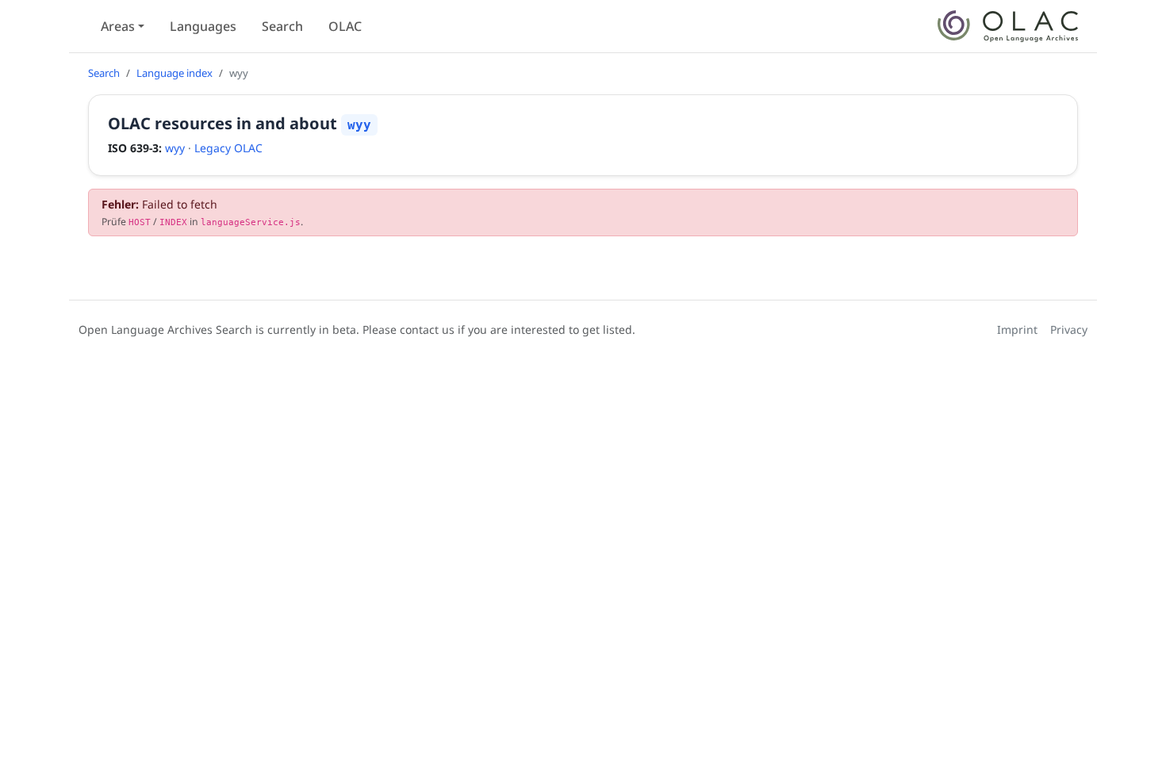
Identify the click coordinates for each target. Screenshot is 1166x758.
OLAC (345, 26)
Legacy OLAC (228, 147)
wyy (175, 147)
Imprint (1017, 329)
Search (282, 26)
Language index (174, 73)
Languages (203, 26)
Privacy (1068, 329)
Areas (118, 26)
